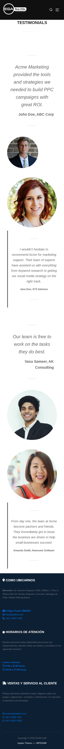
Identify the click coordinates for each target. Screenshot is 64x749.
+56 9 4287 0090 (13, 720)
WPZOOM (41, 743)
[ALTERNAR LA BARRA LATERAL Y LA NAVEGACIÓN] (58, 9)
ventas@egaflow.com (15, 713)
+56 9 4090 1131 (13, 717)
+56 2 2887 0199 (13, 618)
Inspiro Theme (25, 743)
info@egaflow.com (14, 614)
